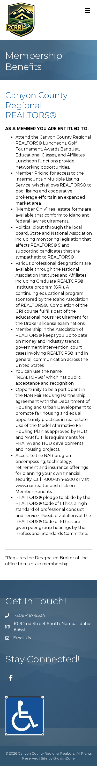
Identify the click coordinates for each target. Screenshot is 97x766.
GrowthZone (64, 758)
